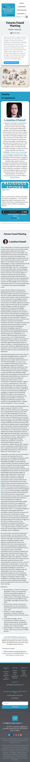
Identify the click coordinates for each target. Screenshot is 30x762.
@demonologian (15, 177)
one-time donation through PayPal (17, 654)
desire (23, 485)
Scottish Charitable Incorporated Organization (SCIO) (15, 725)
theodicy (11, 30)
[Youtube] (16, 735)
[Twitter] (9, 735)
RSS (18, 218)
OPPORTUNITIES (21, 10)
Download (24, 214)
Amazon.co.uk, (7, 639)
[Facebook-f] (14, 735)
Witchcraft (18, 30)
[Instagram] (11, 735)
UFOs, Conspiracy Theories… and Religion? (14, 193)
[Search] (27, 17)
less (8, 383)
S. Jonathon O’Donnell (15, 119)
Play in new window (14, 214)
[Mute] (22, 212)
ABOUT (22, 3)
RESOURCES (21, 14)
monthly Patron (6, 653)
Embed (15, 216)
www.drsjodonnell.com (10, 176)
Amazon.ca (14, 639)
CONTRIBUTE (21, 7)
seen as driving (5, 491)
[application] (15, 211)
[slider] (25, 211)
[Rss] (21, 735)
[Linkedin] (18, 735)
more (2, 383)
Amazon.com (24, 639)
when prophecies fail (7, 337)
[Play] (3, 212)
